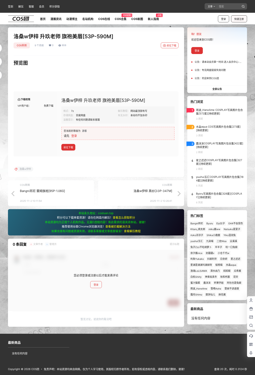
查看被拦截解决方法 (117, 226)
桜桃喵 (219, 264)
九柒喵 (209, 241)
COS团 (34, 369)
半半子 (218, 247)
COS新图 (22, 45)
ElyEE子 (220, 223)
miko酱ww (214, 229)
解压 (21, 6)
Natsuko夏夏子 (232, 229)
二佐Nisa (222, 241)
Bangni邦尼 (196, 223)
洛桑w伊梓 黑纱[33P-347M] (152, 191)
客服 (31, 6)
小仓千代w (223, 253)
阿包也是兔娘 (234, 282)
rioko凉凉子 (196, 235)
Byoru (209, 223)
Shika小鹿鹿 (213, 235)
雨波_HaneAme (198, 288)
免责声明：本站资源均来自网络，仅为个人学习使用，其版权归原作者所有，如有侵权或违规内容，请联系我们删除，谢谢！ (115, 369)
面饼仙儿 (210, 294)
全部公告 (217, 89)
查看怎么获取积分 (124, 217)
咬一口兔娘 (231, 247)
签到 (10, 6)
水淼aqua (231, 264)
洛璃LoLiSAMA (198, 270)
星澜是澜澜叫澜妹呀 (201, 264)
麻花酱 (222, 294)
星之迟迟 (235, 258)
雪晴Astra (216, 288)
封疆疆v (210, 253)
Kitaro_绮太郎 (197, 229)
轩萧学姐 (219, 282)
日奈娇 (223, 258)
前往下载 (171, 45)
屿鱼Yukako (197, 258)
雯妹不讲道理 (232, 288)
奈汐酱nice (196, 253)
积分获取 (54, 6)
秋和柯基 (225, 276)
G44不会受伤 (235, 223)
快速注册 (239, 19)
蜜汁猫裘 (195, 282)
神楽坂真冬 (211, 276)
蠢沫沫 (207, 282)
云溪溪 (233, 241)
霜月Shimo (196, 294)
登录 (223, 19)
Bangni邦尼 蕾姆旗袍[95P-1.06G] (42, 191)
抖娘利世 (212, 258)
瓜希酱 (237, 270)
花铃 (235, 276)
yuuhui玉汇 (196, 241)
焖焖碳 (226, 270)
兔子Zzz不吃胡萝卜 (201, 247)
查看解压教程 (132, 231)
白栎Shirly (196, 276)
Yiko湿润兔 (230, 235)
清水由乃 (215, 270)
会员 (41, 6)
